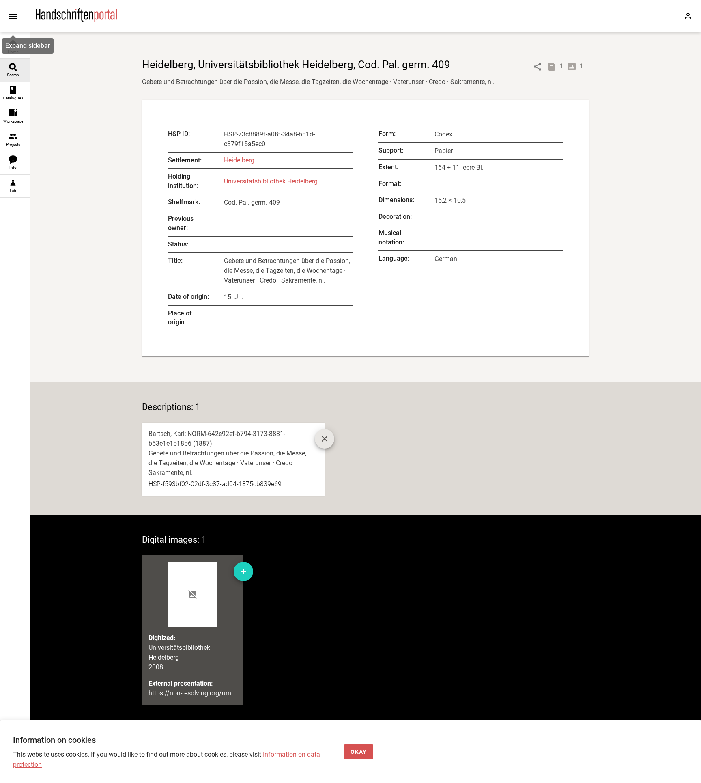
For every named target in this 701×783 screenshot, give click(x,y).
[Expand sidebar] (13, 16)
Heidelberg (239, 160)
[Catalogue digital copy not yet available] (324, 439)
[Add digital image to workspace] (243, 571)
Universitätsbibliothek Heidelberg (271, 181)
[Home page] (76, 20)
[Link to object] (537, 66)
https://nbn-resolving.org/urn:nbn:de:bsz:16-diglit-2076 (226, 693)
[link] (15, 47)
